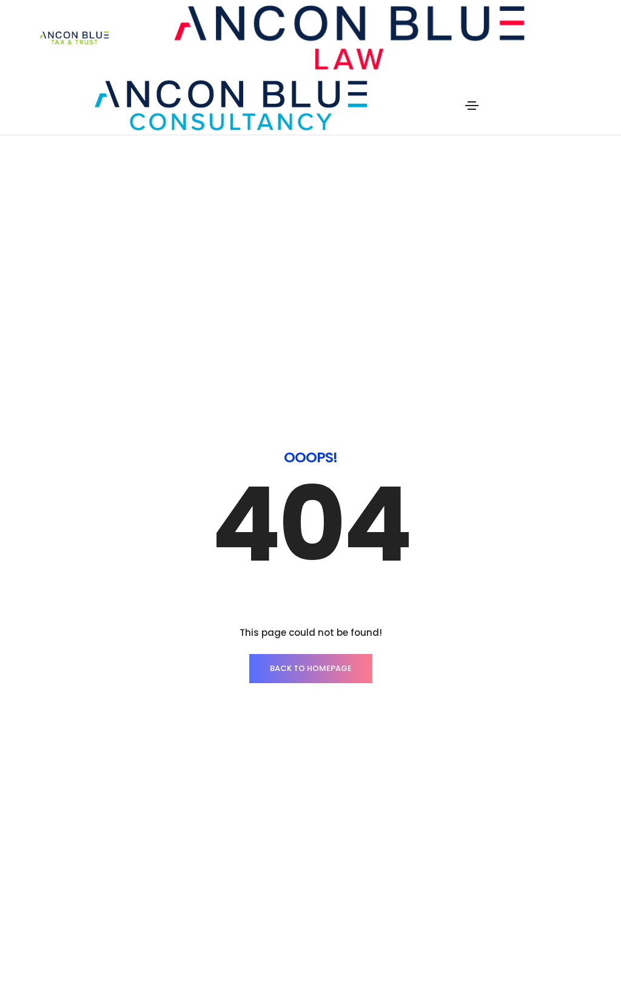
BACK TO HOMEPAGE (311, 668)
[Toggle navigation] (471, 105)
